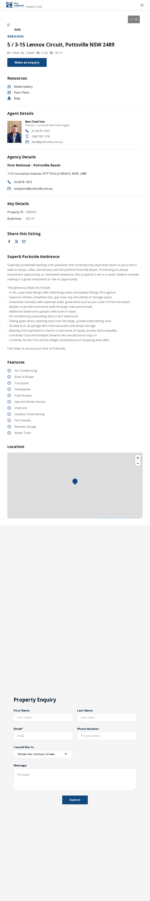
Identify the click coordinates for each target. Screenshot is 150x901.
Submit (75, 800)
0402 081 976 (41, 136)
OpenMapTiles (115, 518)
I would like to (24, 747)
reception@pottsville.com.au (33, 189)
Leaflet (93, 518)
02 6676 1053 (41, 131)
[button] (76, 482)
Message (20, 765)
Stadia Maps (103, 518)
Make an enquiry (27, 62)
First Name (22, 710)
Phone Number (88, 729)
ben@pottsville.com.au (47, 142)
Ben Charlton (35, 122)
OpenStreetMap (127, 518)
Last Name (85, 710)
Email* (18, 729)
